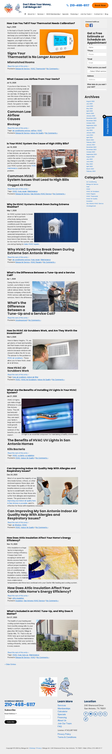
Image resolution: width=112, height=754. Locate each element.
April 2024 (89, 137)
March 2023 (90, 169)
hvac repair (22, 191)
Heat (87, 186)
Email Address (11, 714)
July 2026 (89, 104)
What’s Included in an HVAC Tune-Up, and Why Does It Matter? (40, 612)
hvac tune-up (23, 655)
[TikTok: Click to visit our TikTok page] (86, 719)
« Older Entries (10, 664)
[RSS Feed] (87, 25)
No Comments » (52, 69)
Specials (65, 14)
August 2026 (90, 101)
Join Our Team (65, 723)
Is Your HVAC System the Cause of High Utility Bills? (38, 143)
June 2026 (89, 106)
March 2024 (90, 140)
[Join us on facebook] (91, 25)
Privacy (38, 748)
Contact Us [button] (98, 14)
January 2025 (90, 132)
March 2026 (90, 113)
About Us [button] (31, 14)
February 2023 (90, 171)
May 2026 (89, 108)
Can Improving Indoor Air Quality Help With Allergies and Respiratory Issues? (41, 470)
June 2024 (89, 135)
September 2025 (91, 125)
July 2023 (89, 159)
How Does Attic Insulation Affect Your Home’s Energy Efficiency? (39, 539)
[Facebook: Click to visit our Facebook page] (86, 714)
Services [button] (40, 14)
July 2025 (89, 130)
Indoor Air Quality (37, 133)
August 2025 (90, 128)
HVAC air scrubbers (15, 358)
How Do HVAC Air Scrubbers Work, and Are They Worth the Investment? (42, 332)
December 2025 (91, 118)
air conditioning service (21, 131)
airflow (33, 131)
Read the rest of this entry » (18, 66)
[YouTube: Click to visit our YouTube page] (90, 714)
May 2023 (89, 164)
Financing (62, 717)
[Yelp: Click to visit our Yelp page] (105, 714)
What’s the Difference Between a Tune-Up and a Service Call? (41, 274)
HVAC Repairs (36, 262)
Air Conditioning (91, 182)
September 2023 (91, 154)
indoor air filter (32, 377)
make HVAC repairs (31, 244)
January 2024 (90, 145)
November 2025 (91, 120)
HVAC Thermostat (38, 69)
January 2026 (90, 116)
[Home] (25, 14)
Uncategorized (21, 320)
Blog (106, 14)
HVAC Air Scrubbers (29, 380)
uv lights (21, 455)
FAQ (60, 726)
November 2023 (91, 149)
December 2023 (91, 147)
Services (62, 705)
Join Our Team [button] (85, 14)
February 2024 (90, 142)
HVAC (39, 131)
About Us (62, 720)
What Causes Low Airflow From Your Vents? (33, 79)
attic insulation (18, 598)
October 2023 (90, 152)
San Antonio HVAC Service (41, 194)
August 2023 (90, 157)
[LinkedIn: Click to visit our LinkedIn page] (95, 714)
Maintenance (32, 191)
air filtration (16, 525)
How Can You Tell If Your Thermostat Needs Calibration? (41, 23)
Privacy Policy (64, 734)
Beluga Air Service (22, 69)
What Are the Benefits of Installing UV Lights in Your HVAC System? (42, 391)
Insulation (19, 601)
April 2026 (89, 111)
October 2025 (90, 123)
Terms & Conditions (67, 737)
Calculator (62, 711)
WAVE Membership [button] (53, 14)
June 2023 (89, 161)
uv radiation (29, 455)
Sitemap (32, 748)
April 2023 (89, 166)
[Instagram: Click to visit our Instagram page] (100, 714)
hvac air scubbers (19, 377)
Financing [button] (73, 14)
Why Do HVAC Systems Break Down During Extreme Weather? (38, 206)
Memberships (64, 708)
